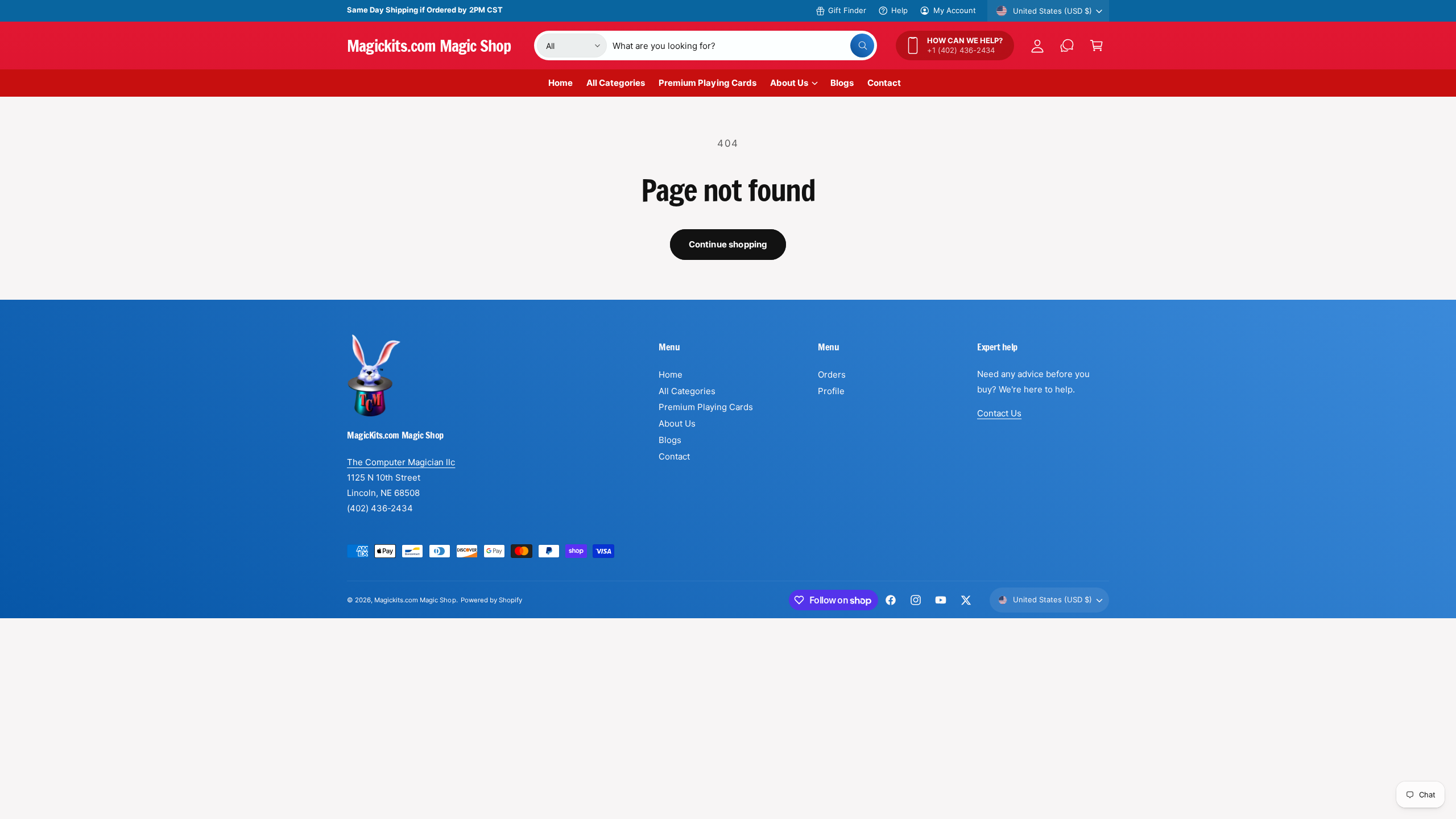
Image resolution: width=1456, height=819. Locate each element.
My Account (954, 10)
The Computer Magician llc (401, 462)
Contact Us (999, 413)
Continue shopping (728, 244)
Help (899, 10)
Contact (674, 456)
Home (670, 374)
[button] (1096, 45)
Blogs (670, 440)
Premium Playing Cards (706, 407)
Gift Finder (847, 10)
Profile (831, 391)
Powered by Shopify (491, 600)
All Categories (687, 391)
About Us (789, 82)
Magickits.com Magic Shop (415, 600)
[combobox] (743, 45)
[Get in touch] (1067, 45)
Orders (832, 374)
